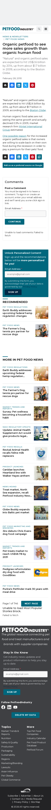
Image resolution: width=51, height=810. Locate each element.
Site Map (35, 802)
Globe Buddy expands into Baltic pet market (16, 511)
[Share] (12, 85)
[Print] (5, 85)
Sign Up (13, 292)
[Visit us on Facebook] (3, 707)
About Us (38, 796)
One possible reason (15, 136)
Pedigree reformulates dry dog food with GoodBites (17, 572)
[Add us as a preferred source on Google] (39, 157)
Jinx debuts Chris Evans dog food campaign (17, 532)
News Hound (9, 487)
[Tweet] (25, 85)
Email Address (13, 208)
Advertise (26, 796)
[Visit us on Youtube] (15, 707)
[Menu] (45, 29)
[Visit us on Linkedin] (9, 707)
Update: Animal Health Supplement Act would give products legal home (17, 433)
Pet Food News (14, 39)
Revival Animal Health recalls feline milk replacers (16, 452)
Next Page (31, 603)
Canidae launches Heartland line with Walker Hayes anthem (16, 472)
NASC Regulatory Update (16, 427)
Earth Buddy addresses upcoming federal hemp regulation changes (17, 313)
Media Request (34, 799)
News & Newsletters (15, 36)
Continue (14, 221)
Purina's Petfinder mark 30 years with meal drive (25, 590)
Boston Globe (38, 110)
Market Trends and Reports (14, 408)
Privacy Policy (21, 802)
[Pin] (32, 85)
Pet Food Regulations (15, 307)
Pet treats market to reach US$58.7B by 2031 (15, 554)
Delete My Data (25, 715)
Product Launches (13, 467)
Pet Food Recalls (12, 447)
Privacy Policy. (30, 286)
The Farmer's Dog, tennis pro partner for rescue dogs (16, 331)
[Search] (39, 29)
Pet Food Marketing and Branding (16, 527)
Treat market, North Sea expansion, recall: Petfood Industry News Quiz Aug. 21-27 (17, 492)
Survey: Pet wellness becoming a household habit (17, 414)
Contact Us (17, 799)
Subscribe (13, 796)
